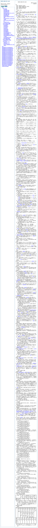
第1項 (18, 74)
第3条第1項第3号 (21, 357)
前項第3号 (18, 280)
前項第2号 (20, 59)
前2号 (33, 195)
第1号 (21, 204)
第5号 (24, 59)
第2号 (19, 200)
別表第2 (26, 272)
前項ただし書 (19, 158)
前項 (26, 62)
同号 (31, 201)
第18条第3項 (19, 295)
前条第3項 (19, 88)
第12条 (32, 245)
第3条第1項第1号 (21, 372)
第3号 (31, 204)
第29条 (21, 417)
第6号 (28, 372)
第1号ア (19, 316)
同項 (35, 62)
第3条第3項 (20, 185)
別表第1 (24, 251)
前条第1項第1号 (20, 87)
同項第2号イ (22, 414)
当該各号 (19, 47)
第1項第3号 (24, 284)
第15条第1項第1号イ (25, 412)
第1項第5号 (18, 211)
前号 (19, 198)
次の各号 (25, 14)
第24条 (23, 144)
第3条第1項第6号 (24, 142)
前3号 (18, 228)
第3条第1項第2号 (21, 348)
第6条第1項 (23, 327)
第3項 (21, 74)
